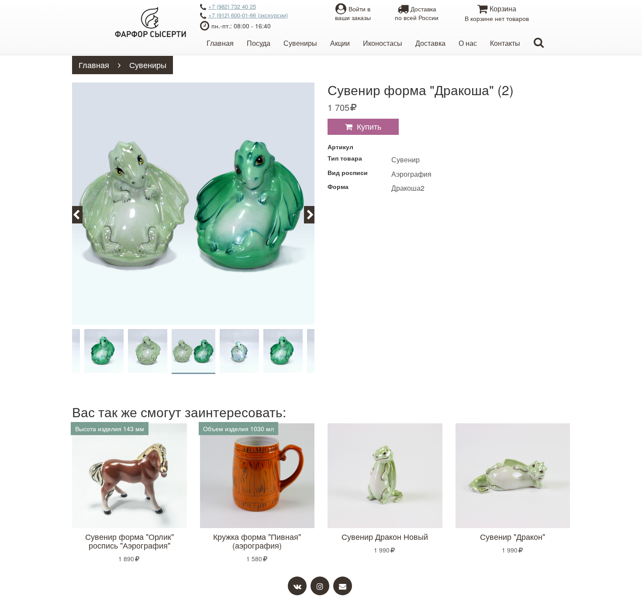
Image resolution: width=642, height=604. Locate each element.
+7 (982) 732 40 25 (232, 6)
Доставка (430, 43)
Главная (220, 43)
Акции (340, 43)
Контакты (505, 43)
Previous (81, 214)
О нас (468, 43)
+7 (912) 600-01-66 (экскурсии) (248, 15)
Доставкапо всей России (416, 13)
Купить (369, 126)
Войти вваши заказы (353, 13)
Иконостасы (382, 43)
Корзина (497, 13)
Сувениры (300, 43)
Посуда (258, 43)
